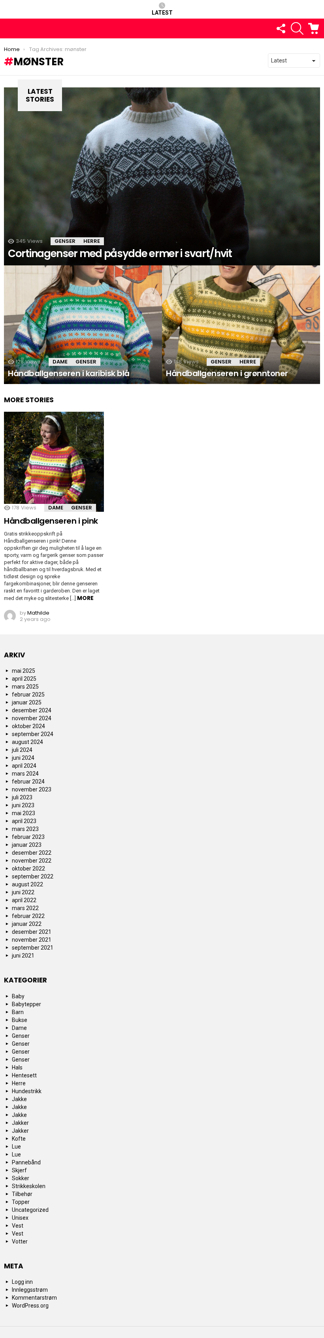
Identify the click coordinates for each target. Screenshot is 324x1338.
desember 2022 (31, 853)
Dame (60, 361)
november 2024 (31, 718)
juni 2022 (23, 892)
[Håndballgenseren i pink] (54, 462)
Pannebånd (26, 1162)
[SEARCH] (297, 28)
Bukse (19, 1020)
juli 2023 (22, 797)
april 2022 (24, 900)
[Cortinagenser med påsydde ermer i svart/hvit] (162, 176)
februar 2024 (28, 781)
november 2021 (31, 940)
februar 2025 (28, 694)
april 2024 (24, 766)
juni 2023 (23, 805)
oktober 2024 (28, 726)
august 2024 (27, 742)
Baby (18, 996)
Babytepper (26, 1004)
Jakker (20, 1123)
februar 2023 (28, 837)
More (85, 598)
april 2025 (24, 679)
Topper (21, 1202)
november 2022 (31, 860)
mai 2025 (23, 671)
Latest (162, 12)
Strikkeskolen (28, 1186)
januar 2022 (26, 924)
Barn (18, 1012)
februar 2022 (28, 916)
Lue (16, 1146)
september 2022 (32, 876)
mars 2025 (25, 686)
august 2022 (27, 884)
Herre (91, 241)
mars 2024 (25, 773)
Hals (17, 1067)
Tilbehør (22, 1194)
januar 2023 (26, 845)
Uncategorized (30, 1210)
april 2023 (24, 821)
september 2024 (32, 734)
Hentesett (24, 1075)
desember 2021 (31, 932)
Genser (65, 241)
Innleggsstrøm (30, 1290)
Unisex (20, 1218)
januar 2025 (26, 702)
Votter (20, 1241)
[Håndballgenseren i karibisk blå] (83, 324)
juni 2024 (23, 758)
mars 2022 (25, 908)
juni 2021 (23, 955)
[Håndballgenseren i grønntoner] (241, 324)
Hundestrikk (26, 1091)
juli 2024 (22, 750)
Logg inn (22, 1282)
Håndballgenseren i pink (51, 520)
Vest (17, 1226)
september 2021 (32, 947)
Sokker (20, 1178)
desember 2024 (31, 710)
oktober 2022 (28, 868)
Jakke (19, 1099)
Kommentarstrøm (34, 1297)
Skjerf (19, 1170)
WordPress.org (30, 1305)
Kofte (19, 1139)
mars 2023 (25, 829)
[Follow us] (280, 28)
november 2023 (31, 789)
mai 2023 (23, 813)
